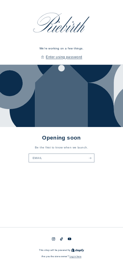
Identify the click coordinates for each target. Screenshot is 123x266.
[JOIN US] (90, 158)
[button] (61, 57)
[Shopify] (77, 250)
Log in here (76, 256)
